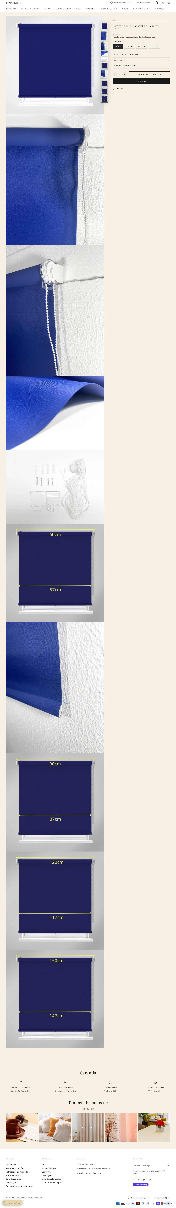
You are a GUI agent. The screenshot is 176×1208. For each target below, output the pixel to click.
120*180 (142, 46)
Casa (114, 20)
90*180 (129, 46)
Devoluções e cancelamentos (19, 1186)
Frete (127, 37)
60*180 (117, 46)
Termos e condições (15, 1168)
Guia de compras (13, 1179)
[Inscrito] (168, 1165)
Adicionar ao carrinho (149, 74)
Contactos (46, 1172)
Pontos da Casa (49, 1168)
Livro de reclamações (51, 1179)
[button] (157, 2)
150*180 (154, 46)
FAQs (44, 1165)
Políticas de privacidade (17, 1172)
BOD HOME (11, 1165)
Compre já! (141, 81)
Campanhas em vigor (51, 1182)
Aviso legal (11, 1182)
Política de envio (13, 1175)
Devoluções (47, 1175)
